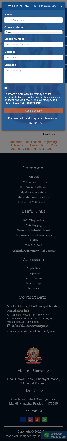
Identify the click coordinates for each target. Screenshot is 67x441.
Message (10, 65)
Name (8, 14)
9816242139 (33, 122)
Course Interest (14, 27)
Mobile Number (14, 39)
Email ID (9, 52)
